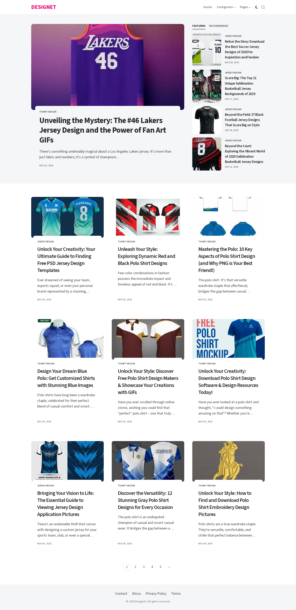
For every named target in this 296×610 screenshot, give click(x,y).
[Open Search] (263, 7)
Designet (43, 7)
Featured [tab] (198, 26)
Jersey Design (233, 36)
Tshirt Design (47, 112)
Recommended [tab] (218, 26)
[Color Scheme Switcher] (257, 7)
